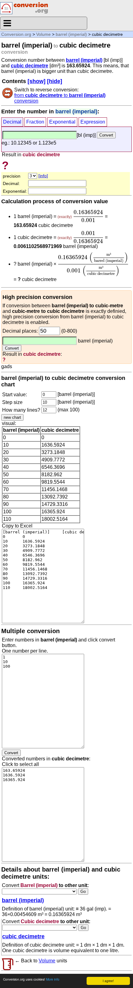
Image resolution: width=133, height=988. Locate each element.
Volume (43, 34)
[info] (43, 175)
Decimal (12, 121)
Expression (92, 121)
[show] (36, 81)
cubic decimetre (29, 65)
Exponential (62, 121)
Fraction (35, 121)
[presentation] (88, 216)
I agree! (108, 980)
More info (52, 979)
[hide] (54, 81)
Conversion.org (16, 34)
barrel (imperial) (71, 34)
